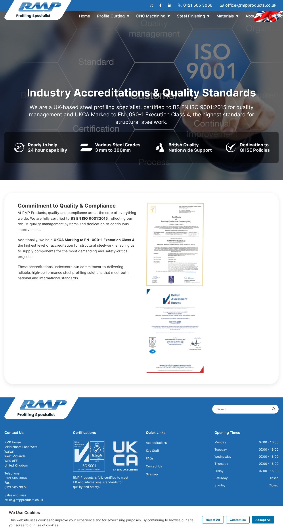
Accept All (263, 520)
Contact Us (154, 466)
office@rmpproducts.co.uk (250, 5)
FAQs (149, 458)
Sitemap (152, 474)
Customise (238, 520)
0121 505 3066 (197, 5)
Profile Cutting (113, 16)
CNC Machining (153, 16)
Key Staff (152, 450)
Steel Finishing (193, 16)
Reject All (213, 520)
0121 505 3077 (15, 487)
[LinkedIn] (169, 5)
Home (84, 16)
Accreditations (156, 442)
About (253, 16)
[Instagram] (151, 5)
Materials (227, 16)
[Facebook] (160, 5)
